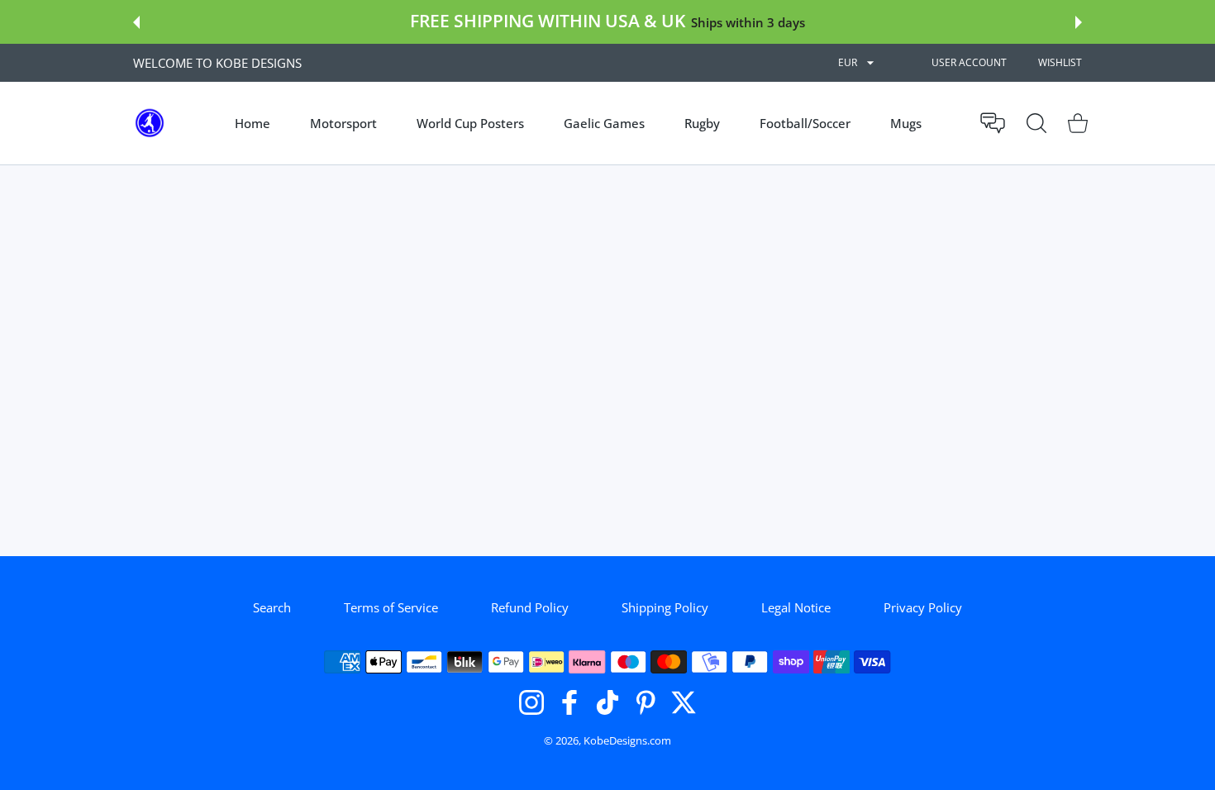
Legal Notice (796, 607)
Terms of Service (391, 607)
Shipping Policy (665, 607)
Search (272, 607)
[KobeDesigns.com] (149, 123)
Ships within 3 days (748, 22)
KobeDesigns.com (627, 740)
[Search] (1036, 123)
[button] (136, 22)
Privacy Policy (923, 607)
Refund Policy (530, 607)
